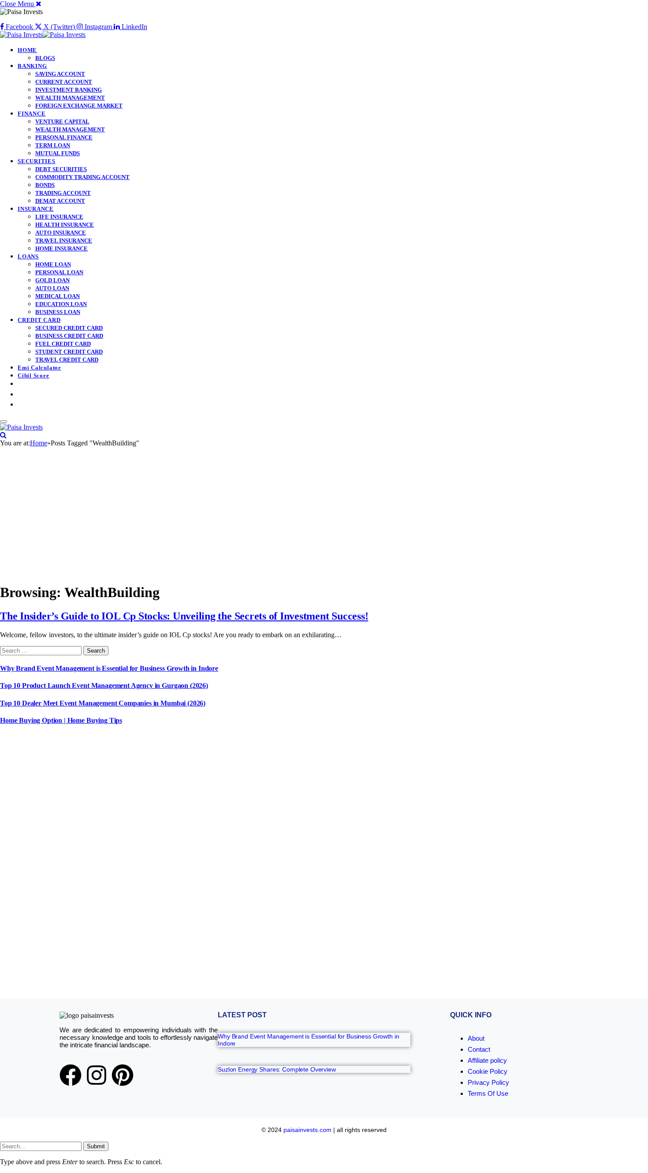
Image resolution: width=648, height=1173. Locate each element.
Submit (96, 1146)
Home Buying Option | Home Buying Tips (61, 720)
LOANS (28, 256)
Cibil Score (33, 375)
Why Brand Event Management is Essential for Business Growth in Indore (109, 668)
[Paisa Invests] (43, 34)
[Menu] (3, 421)
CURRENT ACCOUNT (63, 81)
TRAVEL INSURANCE (63, 240)
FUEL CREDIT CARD (63, 343)
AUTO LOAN (52, 288)
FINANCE (31, 113)
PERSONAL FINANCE (64, 137)
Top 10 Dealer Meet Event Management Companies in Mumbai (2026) (102, 703)
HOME (27, 50)
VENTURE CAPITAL (62, 121)
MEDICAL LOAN (57, 296)
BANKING (32, 66)
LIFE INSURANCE (59, 216)
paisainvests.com (307, 1129)
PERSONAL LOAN (59, 272)
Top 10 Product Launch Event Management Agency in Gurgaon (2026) (104, 685)
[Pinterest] (123, 1075)
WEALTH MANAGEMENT (70, 97)
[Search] (3, 435)
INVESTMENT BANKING (68, 89)
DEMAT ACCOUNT (60, 201)
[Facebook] (71, 1075)
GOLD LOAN (52, 280)
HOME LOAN (53, 264)
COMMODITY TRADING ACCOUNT (82, 177)
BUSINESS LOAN (57, 312)
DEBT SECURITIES (61, 169)
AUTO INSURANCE (60, 232)
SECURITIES (37, 161)
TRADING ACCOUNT (63, 193)
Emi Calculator (39, 367)
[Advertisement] (324, 513)
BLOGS (45, 58)
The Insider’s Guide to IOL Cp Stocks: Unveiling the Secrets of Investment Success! (184, 616)
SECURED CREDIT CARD (69, 328)
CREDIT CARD (39, 320)
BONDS (45, 185)
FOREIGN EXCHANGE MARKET (79, 105)
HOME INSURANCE (61, 248)
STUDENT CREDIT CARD (69, 351)
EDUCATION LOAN (61, 304)
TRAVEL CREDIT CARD (66, 359)
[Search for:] (41, 650)
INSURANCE (36, 208)
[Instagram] (97, 1075)
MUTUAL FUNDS (57, 153)
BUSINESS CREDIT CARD (69, 335)
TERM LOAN (52, 145)
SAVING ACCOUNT (60, 74)
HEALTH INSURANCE (64, 224)
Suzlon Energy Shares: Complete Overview (277, 1069)
